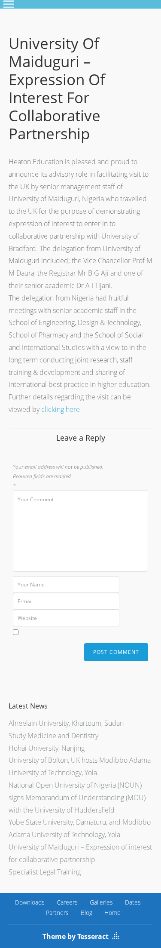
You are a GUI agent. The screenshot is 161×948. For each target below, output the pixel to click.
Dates (133, 902)
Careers (67, 902)
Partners (57, 912)
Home (112, 912)
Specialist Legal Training (45, 872)
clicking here (60, 409)
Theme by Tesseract (76, 936)
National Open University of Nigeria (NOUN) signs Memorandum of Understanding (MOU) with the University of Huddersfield (77, 797)
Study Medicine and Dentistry (53, 735)
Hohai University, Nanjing (47, 748)
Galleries (101, 902)
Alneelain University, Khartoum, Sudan (66, 723)
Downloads (30, 902)
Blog (86, 912)
